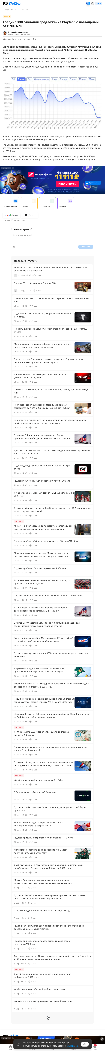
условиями (72, 1045)
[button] (102, 1039)
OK (84, 1044)
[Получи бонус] (88, 3)
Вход (99, 3)
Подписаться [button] (94, 183)
